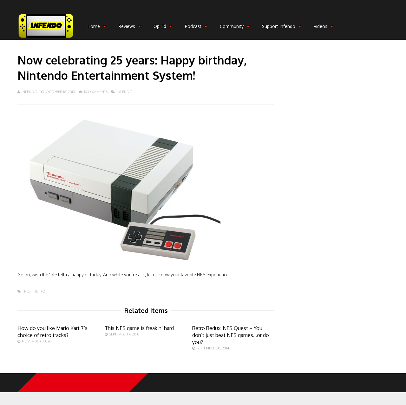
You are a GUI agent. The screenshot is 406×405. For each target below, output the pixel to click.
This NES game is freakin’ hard (139, 328)
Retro (39, 291)
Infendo (29, 92)
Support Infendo (278, 26)
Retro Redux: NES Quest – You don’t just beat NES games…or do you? (230, 335)
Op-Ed (160, 26)
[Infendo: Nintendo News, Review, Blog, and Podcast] (46, 38)
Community (232, 26)
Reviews (126, 26)
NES (27, 291)
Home (93, 26)
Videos (320, 26)
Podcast (193, 26)
